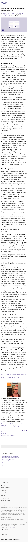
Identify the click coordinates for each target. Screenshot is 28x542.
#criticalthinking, (6, 434)
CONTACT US (4, 482)
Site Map (3, 537)
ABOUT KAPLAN (5, 488)
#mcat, (3, 432)
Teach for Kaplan (6, 500)
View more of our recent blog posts (11, 377)
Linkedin (4, 466)
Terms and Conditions (6, 532)
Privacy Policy (4, 534)
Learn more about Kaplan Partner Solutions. (13, 374)
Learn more (15, 521)
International (5, 493)
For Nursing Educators (8, 460)
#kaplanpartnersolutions (8, 436)
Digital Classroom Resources (10, 456)
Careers (3, 490)
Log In (3, 485)
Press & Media (5, 498)
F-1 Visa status (11, 527)
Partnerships (5, 495)
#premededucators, (6, 430)
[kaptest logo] (4, 2)
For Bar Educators (7, 463)
